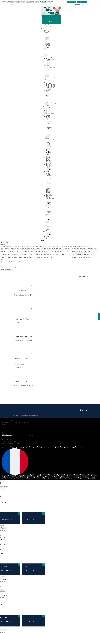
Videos (46, 94)
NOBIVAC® (72, 252)
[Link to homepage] (17, 408)
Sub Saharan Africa (46, 224)
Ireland (48, 186)
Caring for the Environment (51, 85)
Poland (48, 190)
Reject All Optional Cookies (71, 1)
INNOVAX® (47, 35)
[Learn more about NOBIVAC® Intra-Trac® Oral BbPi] (31, 331)
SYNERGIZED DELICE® (27, 257)
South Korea (49, 165)
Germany (48, 181)
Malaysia (48, 160)
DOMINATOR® (76, 249)
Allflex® (11, 246)
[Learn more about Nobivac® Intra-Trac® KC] (31, 376)
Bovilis (3, 546)
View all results (4, 528)
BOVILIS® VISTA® (75, 248)
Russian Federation (50, 195)
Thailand (48, 167)
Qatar (60, 476)
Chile (48, 142)
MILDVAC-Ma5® (12, 252)
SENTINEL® (47, 43)
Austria (48, 174)
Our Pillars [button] (47, 82)
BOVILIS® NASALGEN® (36, 248)
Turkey (48, 200)
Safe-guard (3, 496)
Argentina (48, 140)
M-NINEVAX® (83, 251)
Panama (48, 148)
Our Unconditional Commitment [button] (48, 77)
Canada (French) (13, 447)
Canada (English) (50, 209)
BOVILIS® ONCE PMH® (46, 248)
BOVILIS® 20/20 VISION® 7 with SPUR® (82, 246)
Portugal (48, 191)
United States (68, 478)
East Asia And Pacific (46, 156)
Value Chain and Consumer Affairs (51, 69)
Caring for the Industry (51, 86)
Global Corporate (46, 108)
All (1, 246)
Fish (23, 265)
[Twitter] (80, 410)
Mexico (48, 147)
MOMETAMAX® (31, 252)
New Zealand (49, 161)
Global (44, 231)
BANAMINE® (47, 246)
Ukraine (48, 201)
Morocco (65, 475)
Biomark (58, 246)
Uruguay (48, 150)
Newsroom (45, 106)
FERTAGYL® (26, 251)
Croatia (48, 177)
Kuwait (48, 124)
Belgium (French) (50, 176)
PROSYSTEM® (87, 254)
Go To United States (15, 443)
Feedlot (3, 498)
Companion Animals (15, 265)
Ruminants (37, 265)
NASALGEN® (58, 252)
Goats (26, 265)
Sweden (48, 197)
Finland (48, 179)
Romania (48, 192)
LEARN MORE (18, 322)
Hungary (48, 185)
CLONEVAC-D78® (42, 249)
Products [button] (42, 28)
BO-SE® (63, 246)
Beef (3, 265)
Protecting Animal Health (49, 102)
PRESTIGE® (63, 254)
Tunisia (48, 131)
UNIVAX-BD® (77, 257)
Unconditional (47, 93)
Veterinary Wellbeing (50, 61)
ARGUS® (23, 246)
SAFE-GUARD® (48, 41)
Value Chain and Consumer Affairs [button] (49, 67)
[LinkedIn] (87, 410)
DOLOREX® (69, 249)
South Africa (49, 225)
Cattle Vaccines (4, 493)
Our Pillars (49, 83)
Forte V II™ (38, 251)
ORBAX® (9, 254)
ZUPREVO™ (88, 257)
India (63, 474)
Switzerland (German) (50, 199)
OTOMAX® (20, 254)
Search (42, 240)
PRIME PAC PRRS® (70, 254)
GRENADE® (50, 251)
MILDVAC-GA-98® (4, 252)
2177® (4, 246)
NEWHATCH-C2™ (65, 252)
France (48, 180)
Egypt (48, 118)
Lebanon (48, 125)
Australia (48, 157)
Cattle (9, 265)
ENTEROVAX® (95, 249)
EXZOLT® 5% (10, 251)
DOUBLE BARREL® (84, 249)
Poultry (33, 265)
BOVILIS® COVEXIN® (15, 248)
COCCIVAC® (49, 249)
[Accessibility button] (86, 415)
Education (49, 60)
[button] (10, 267)
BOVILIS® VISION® (66, 248)
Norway (48, 189)
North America (45, 208)
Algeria (48, 116)
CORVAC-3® (63, 249)
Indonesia (48, 158)
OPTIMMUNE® (3, 254)
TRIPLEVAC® (55, 257)
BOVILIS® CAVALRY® (5, 248)
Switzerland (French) (50, 198)
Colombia (48, 143)
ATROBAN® (41, 246)
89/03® (7, 246)
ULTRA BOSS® (62, 257)
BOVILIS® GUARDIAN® (25, 248)
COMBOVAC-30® (56, 249)
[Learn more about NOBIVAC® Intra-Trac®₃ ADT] (31, 285)
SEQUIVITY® (47, 44)
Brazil (48, 141)
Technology (47, 72)
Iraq (47, 119)
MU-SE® (36, 252)
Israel (48, 120)
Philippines (49, 164)
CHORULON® (27, 249)
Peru (48, 149)
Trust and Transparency (49, 73)
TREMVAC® (43, 257)
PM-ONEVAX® (37, 254)
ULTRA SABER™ (70, 257)
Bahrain (48, 117)
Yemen (48, 133)
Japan (48, 159)
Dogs (20, 265)
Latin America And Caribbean (48, 139)
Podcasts (46, 91)
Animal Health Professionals (45, 24)
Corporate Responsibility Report (50, 100)
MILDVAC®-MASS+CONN (21, 252)
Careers (44, 110)
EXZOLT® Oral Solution (18, 251)
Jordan (48, 123)
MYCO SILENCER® (43, 252)
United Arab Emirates (50, 132)
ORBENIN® (14, 254)
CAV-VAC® (21, 249)
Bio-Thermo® (53, 246)
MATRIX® (89, 251)
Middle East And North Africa (48, 115)
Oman (11, 476)
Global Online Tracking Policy (43, 1)
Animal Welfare (47, 70)
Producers (42, 25)
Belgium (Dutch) (50, 175)
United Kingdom (56, 478)
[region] (50, 2)
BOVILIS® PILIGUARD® (57, 248)
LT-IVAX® (78, 251)
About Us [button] (42, 52)
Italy (48, 187)
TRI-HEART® (49, 257)
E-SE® (90, 249)
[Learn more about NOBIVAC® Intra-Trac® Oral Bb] (31, 354)
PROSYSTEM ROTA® (79, 254)
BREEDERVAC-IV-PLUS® (91, 248)
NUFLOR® (89, 252)
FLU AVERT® (32, 251)
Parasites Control (9, 261)
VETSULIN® (47, 45)
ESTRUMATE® (3, 251)
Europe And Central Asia (47, 173)
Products (44, 30)
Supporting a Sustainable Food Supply (51, 103)
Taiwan (48, 166)
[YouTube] (84, 410)
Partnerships (47, 90)
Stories (46, 92)
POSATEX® (52, 254)
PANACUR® (31, 254)
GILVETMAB (44, 251)
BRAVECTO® (47, 33)
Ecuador (48, 144)
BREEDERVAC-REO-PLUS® (6, 249)
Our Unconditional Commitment (50, 79)
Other (4, 261)
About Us (44, 54)
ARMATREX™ (29, 246)
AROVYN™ (35, 246)
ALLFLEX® (47, 32)
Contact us (77, 4)
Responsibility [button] (45, 98)
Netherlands (49, 188)
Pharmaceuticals (15, 261)
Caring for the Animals (51, 84)
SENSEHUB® (47, 42)
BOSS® (67, 246)
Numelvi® (94, 252)
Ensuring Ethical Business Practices (51, 101)
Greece (48, 184)
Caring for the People (50, 87)
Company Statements (50, 59)
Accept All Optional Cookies (82, 1)
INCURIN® (67, 251)
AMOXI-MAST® (17, 246)
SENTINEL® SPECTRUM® (6, 257)
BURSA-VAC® (15, 249)
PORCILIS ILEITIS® (45, 254)
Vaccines (26, 261)
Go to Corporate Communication (7, 435)
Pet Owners (43, 50)
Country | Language (84, 4)
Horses (29, 265)
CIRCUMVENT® (34, 249)
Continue (3, 443)
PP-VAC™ (57, 254)
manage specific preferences (48, 2)
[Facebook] (82, 410)
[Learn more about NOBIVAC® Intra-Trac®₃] (31, 309)
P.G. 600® (25, 254)
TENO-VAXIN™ (37, 257)
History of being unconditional (50, 80)
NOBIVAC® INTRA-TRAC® (81, 252)
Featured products (48, 31)
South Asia (45, 217)
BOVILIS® (47, 34)
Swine (41, 265)
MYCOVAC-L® (51, 252)
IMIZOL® (61, 251)
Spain (48, 196)
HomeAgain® (56, 251)
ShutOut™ (20, 257)
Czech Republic (52, 447)
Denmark (62, 447)
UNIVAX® (83, 257)
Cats (6, 265)
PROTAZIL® (93, 254)
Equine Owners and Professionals (46, 26)
